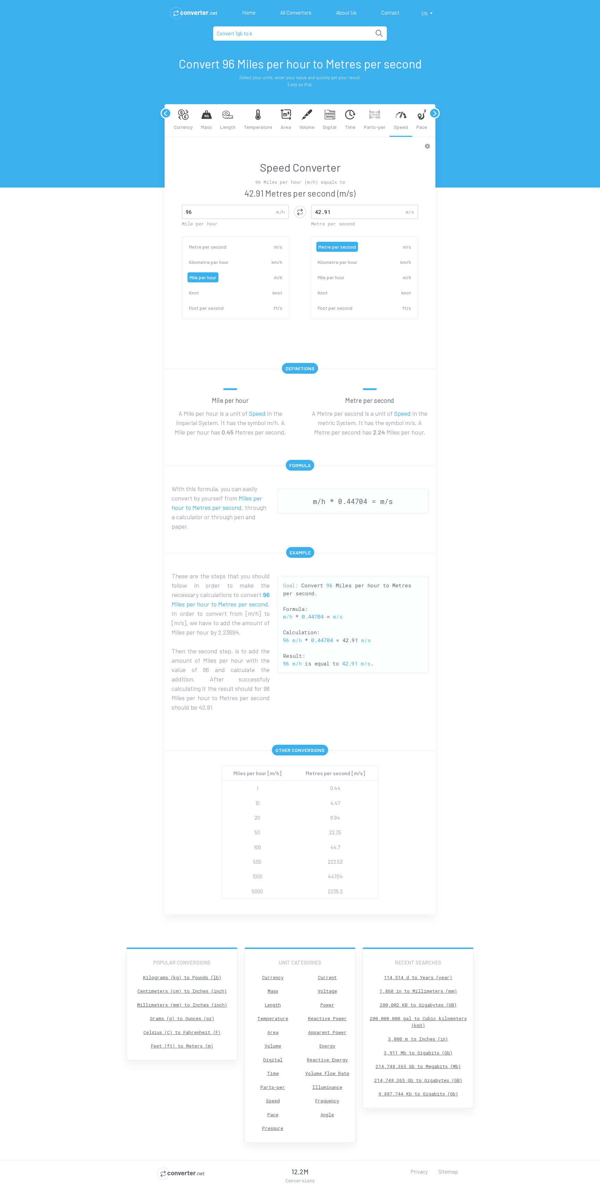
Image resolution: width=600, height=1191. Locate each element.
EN (425, 13)
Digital (329, 127)
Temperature (258, 127)
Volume (307, 127)
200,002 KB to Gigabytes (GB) (418, 1005)
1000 (257, 876)
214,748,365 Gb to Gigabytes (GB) (418, 1080)
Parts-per (374, 127)
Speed (401, 127)
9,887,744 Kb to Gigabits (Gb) (418, 1094)
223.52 (335, 862)
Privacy (419, 1171)
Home (249, 12)
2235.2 (335, 891)
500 (257, 862)
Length (227, 127)
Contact (390, 12)
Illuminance (327, 1087)
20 (257, 817)
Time (350, 127)
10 (257, 803)
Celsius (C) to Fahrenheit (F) (181, 1032)
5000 (257, 891)
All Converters (295, 12)
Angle (327, 1114)
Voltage (327, 991)
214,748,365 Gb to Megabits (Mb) (418, 1066)
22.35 (335, 832)
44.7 (335, 847)
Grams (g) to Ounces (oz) (182, 1018)
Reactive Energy (327, 1060)
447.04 (335, 876)
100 (257, 847)
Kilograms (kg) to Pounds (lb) (182, 977)
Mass (206, 127)
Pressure (272, 1128)
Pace (421, 127)
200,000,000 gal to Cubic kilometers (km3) (418, 1021)
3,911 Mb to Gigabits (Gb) (418, 1053)
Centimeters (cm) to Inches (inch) (182, 991)
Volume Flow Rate (327, 1073)
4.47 (335, 803)
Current (327, 977)
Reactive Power (327, 1018)
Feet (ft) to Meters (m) (182, 1046)
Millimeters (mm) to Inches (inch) (182, 1005)
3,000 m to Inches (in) (418, 1039)
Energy (327, 1046)
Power (327, 1005)
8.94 (335, 817)
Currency (183, 127)
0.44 (335, 788)
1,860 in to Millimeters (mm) (418, 991)
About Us (346, 12)
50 (257, 832)
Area (286, 127)
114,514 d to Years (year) (418, 977)
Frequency (327, 1101)
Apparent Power (327, 1032)
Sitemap (448, 1171)
